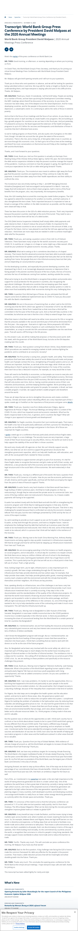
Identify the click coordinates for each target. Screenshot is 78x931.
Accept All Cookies (33, 927)
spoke (8, 435)
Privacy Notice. (20, 923)
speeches (34, 779)
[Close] (75, 912)
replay (15, 56)
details (70, 402)
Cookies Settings (19, 927)
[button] (11, 49)
